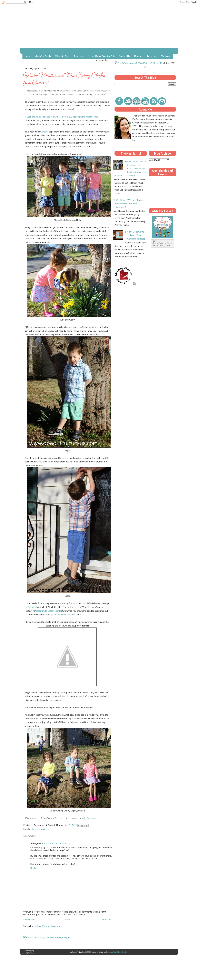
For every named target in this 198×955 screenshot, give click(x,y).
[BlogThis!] (81, 825)
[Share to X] (84, 825)
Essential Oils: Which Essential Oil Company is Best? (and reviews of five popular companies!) (131, 168)
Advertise (151, 56)
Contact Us (124, 56)
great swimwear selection (63, 614)
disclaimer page (90, 818)
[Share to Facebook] (87, 825)
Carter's (44, 131)
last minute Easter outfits (48, 610)
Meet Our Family (43, 56)
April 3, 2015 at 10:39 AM (57, 843)
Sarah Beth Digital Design (118, 952)
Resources (79, 56)
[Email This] (78, 825)
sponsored (44, 829)
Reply (33, 867)
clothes (34, 829)
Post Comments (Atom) (48, 926)
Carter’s (96, 90)
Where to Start (62, 56)
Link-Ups (138, 56)
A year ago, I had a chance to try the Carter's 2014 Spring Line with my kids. (61, 116)
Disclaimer (166, 56)
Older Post (106, 919)
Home (27, 56)
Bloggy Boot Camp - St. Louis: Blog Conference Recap (135, 235)
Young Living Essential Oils (102, 56)
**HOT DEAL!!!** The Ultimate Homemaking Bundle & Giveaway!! (128, 203)
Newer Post (29, 919)
